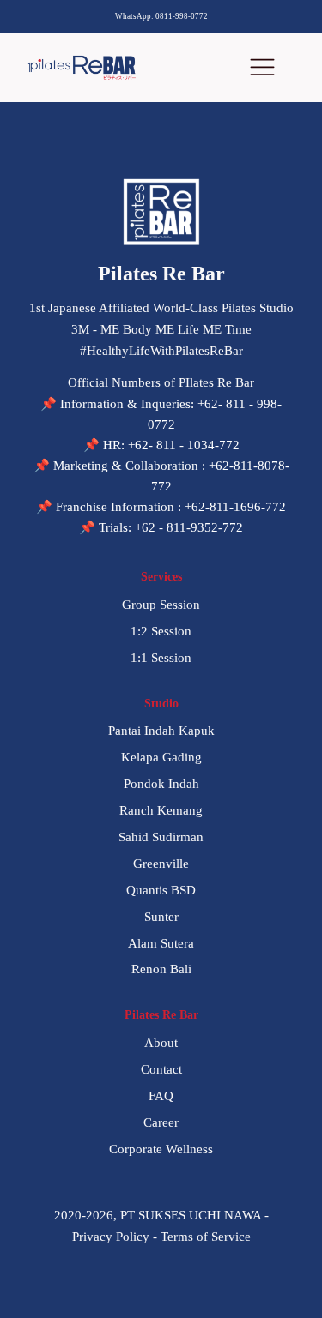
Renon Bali (161, 969)
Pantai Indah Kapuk (161, 730)
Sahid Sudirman (161, 837)
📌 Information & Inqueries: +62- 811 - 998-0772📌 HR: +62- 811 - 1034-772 (161, 424)
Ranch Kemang (161, 810)
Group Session (161, 604)
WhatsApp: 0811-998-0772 (161, 16)
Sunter (161, 917)
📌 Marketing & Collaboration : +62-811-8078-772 (161, 476)
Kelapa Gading (161, 757)
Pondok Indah (161, 784)
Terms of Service (206, 1236)
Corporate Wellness (161, 1149)
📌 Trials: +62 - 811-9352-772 (161, 527)
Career (161, 1122)
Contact (161, 1069)
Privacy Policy (110, 1236)
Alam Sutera (161, 943)
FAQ (161, 1096)
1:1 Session (161, 658)
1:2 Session (161, 631)
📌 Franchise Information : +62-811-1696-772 (161, 507)
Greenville (161, 863)
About (161, 1043)
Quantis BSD (161, 890)
